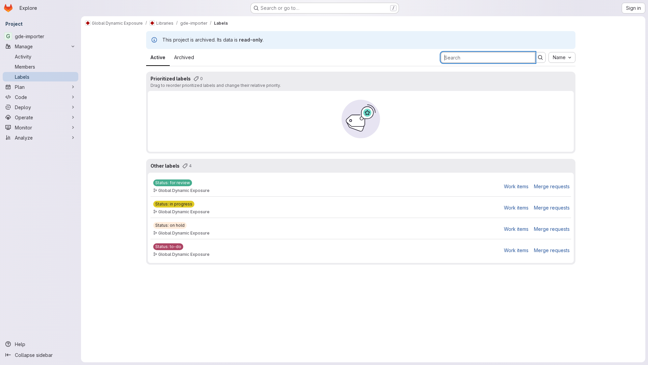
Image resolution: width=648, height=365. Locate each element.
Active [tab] (158, 57)
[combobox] (561, 57)
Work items (516, 186)
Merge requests (552, 186)
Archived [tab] (184, 57)
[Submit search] (540, 57)
